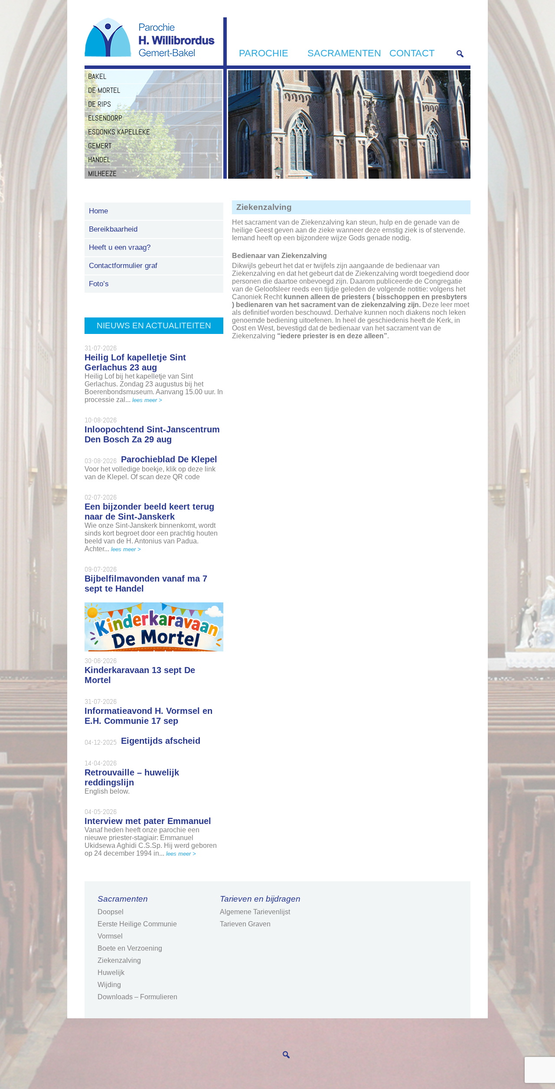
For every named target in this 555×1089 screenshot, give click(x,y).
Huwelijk (111, 972)
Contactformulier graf (123, 266)
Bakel (97, 76)
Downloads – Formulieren (137, 997)
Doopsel (111, 912)
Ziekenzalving (119, 960)
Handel (99, 159)
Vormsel (110, 936)
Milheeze (102, 173)
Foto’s (99, 284)
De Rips (99, 104)
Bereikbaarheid (113, 229)
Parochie (263, 53)
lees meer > (147, 400)
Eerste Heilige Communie (137, 924)
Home (98, 211)
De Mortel (104, 90)
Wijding (109, 984)
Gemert (99, 145)
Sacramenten (344, 53)
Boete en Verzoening (130, 948)
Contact (411, 53)
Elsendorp (105, 118)
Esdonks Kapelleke (119, 132)
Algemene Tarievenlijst (255, 912)
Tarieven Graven (245, 924)
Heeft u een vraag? (119, 247)
